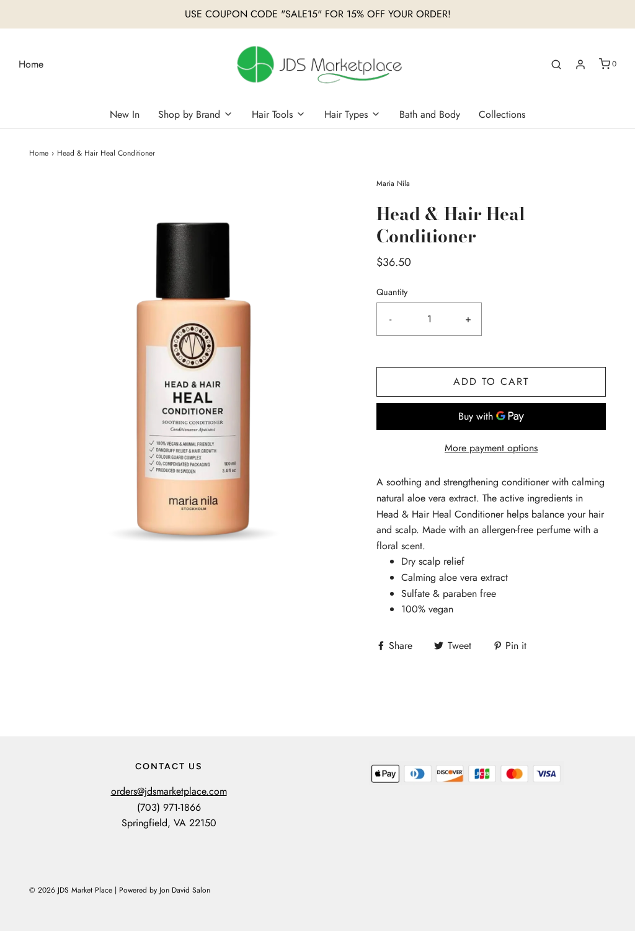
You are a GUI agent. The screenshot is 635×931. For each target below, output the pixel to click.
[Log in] (580, 64)
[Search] (556, 64)
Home (31, 64)
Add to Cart (491, 381)
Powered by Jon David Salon (164, 890)
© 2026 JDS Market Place (70, 890)
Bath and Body (429, 114)
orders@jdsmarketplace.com (169, 791)
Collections (502, 114)
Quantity (391, 292)
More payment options (491, 448)
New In (125, 114)
